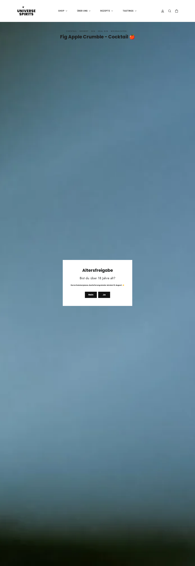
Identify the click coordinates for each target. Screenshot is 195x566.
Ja (104, 294)
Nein (90, 294)
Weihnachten (119, 31)
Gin (93, 31)
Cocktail (71, 31)
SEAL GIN (103, 31)
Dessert (84, 31)
